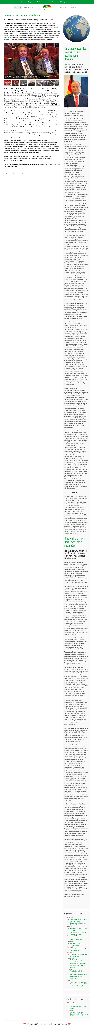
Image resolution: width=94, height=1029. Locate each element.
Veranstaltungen (28, 7)
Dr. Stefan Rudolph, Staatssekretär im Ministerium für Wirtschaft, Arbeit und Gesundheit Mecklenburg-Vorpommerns (79, 963)
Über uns (74, 7)
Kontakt (47, 2)
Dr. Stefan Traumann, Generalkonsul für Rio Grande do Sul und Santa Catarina (79, 1014)
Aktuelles (18, 7)
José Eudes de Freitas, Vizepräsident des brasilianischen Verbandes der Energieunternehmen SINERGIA (79, 974)
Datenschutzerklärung (58, 2)
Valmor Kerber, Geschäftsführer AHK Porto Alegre (78, 1006)
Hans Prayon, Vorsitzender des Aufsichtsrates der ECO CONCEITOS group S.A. (78, 984)
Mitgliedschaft (32, 2)
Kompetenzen (64, 7)
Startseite (23, 2)
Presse (41, 2)
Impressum (70, 2)
